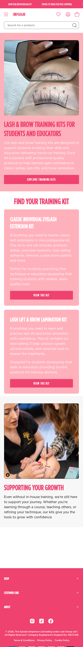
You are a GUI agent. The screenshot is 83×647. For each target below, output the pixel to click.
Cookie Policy (62, 640)
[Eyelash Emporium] (22, 14)
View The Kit (41, 295)
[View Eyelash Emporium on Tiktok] (41, 621)
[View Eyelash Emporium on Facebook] (51, 621)
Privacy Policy (44, 640)
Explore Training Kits (41, 179)
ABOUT (7, 606)
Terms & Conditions (24, 640)
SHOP (6, 578)
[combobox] (41, 25)
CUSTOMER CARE (11, 592)
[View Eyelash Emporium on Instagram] (32, 621)
